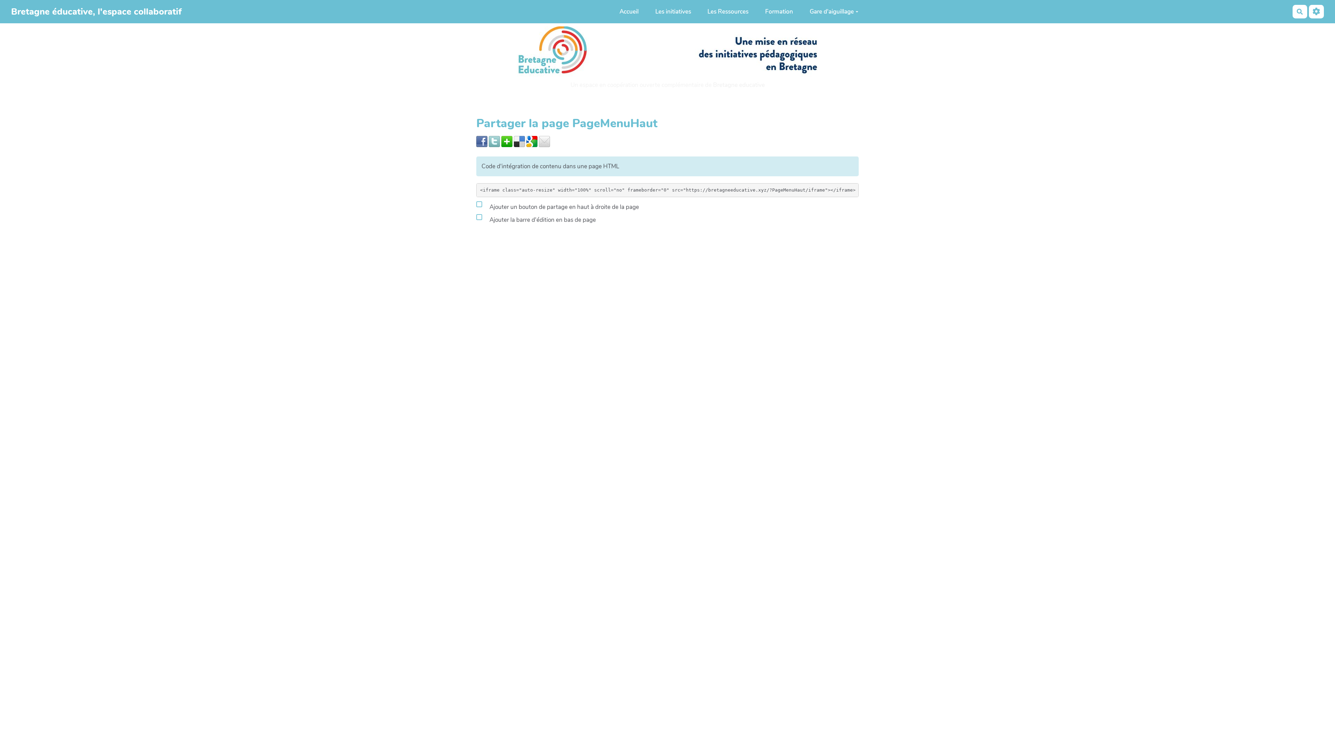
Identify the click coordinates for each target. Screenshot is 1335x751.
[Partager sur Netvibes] (506, 141)
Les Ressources (728, 12)
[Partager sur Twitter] (494, 141)
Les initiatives (673, 12)
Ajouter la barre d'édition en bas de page (542, 220)
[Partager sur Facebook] (481, 141)
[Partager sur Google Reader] (531, 141)
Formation (779, 12)
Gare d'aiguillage (832, 12)
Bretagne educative (739, 85)
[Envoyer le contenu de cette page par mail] (544, 141)
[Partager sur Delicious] (519, 141)
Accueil (629, 12)
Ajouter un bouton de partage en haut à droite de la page (563, 207)
